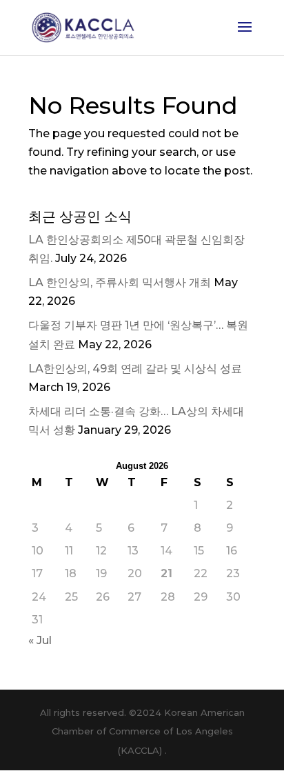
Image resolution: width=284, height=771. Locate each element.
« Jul (40, 640)
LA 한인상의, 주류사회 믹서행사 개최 (119, 282)
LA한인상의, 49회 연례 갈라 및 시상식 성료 (135, 368)
